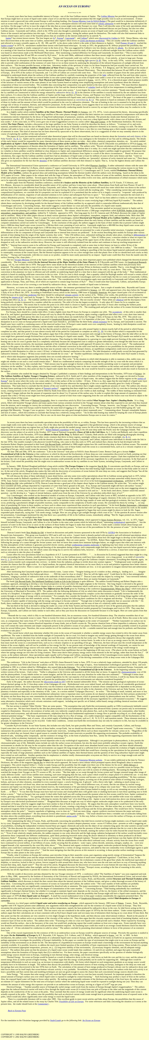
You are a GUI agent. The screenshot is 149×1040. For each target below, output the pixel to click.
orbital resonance (100, 321)
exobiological (119, 522)
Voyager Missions (21, 260)
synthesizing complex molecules (85, 545)
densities (43, 160)
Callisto (84, 38)
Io (54, 38)
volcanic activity (72, 295)
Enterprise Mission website (90, 760)
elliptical (120, 300)
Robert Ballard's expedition (57, 429)
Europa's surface (51, 388)
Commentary (43, 1004)
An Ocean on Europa (91, 1020)
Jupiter (8, 38)
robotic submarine (105, 23)
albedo (120, 48)
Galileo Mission (108, 16)
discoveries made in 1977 (55, 682)
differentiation (140, 235)
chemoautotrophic (128, 672)
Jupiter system (7, 45)
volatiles (91, 87)
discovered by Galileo (108, 38)
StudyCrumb (55, 1020)
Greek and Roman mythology (92, 40)
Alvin (77, 429)
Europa (60, 38)
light (104, 75)
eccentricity (117, 312)
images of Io (17, 297)
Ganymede (69, 38)
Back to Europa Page (17, 1010)
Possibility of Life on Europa (71, 1001)
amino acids (71, 816)
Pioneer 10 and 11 (128, 43)
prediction (32, 295)
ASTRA (111, 532)
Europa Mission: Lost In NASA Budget (89, 21)
